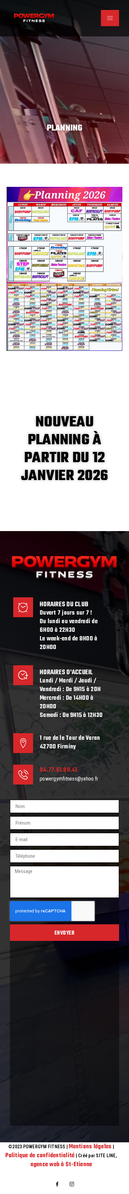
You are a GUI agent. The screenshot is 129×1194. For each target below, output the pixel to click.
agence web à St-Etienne (61, 1164)
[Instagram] (72, 1184)
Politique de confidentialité (39, 1156)
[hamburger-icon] (110, 18)
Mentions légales (90, 1147)
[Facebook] (57, 1184)
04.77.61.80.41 (58, 770)
